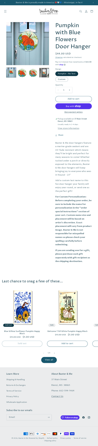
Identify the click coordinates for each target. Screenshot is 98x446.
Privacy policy (65, 438)
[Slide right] (54, 353)
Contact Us (57, 396)
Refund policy (52, 438)
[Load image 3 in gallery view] (33, 72)
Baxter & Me (23, 438)
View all (49, 360)
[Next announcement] (93, 2)
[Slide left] (43, 353)
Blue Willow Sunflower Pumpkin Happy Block (22, 332)
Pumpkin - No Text (67, 74)
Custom (61, 79)
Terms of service (80, 438)
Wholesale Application (16, 402)
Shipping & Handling (15, 379)
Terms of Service (14, 391)
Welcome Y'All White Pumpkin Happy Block (67, 331)
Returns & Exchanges (16, 385)
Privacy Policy (12, 396)
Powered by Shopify (36, 438)
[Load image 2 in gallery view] (22, 72)
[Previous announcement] (4, 2)
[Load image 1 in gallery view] (11, 72)
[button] (5, 11)
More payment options (73, 112)
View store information (68, 128)
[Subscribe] (48, 417)
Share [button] (60, 135)
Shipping (59, 57)
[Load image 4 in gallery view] (44, 72)
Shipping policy (50, 441)
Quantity (59, 85)
